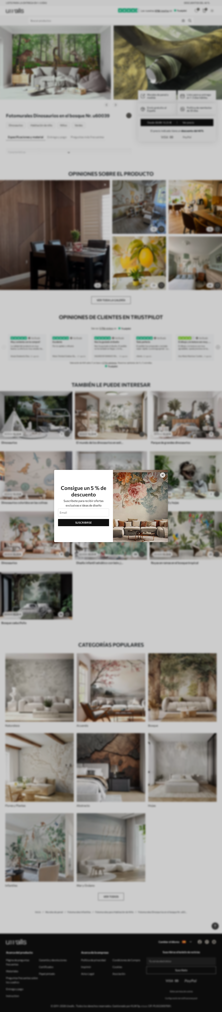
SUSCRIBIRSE (83, 522)
